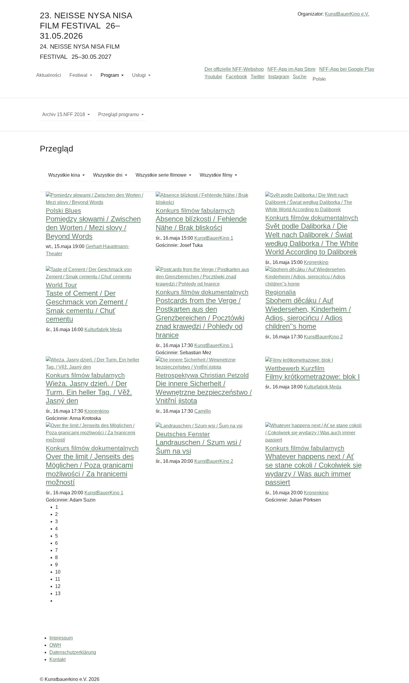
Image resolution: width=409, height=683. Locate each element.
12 (57, 586)
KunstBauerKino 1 (213, 238)
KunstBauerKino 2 (323, 336)
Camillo (202, 411)
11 (57, 579)
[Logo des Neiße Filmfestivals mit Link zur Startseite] (204, 16)
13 (57, 593)
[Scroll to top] (396, 670)
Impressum (61, 637)
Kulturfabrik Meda (103, 329)
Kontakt (57, 659)
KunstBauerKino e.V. (347, 13)
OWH (55, 645)
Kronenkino (316, 262)
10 (57, 571)
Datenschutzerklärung (72, 652)
